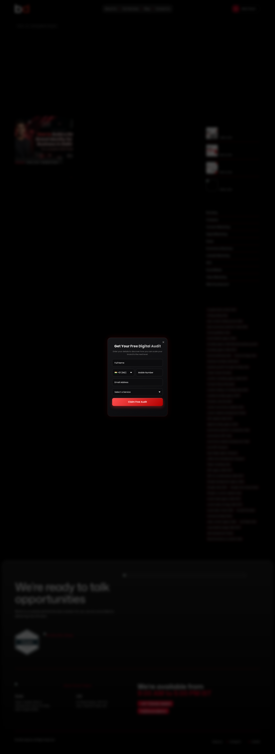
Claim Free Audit (137, 401)
